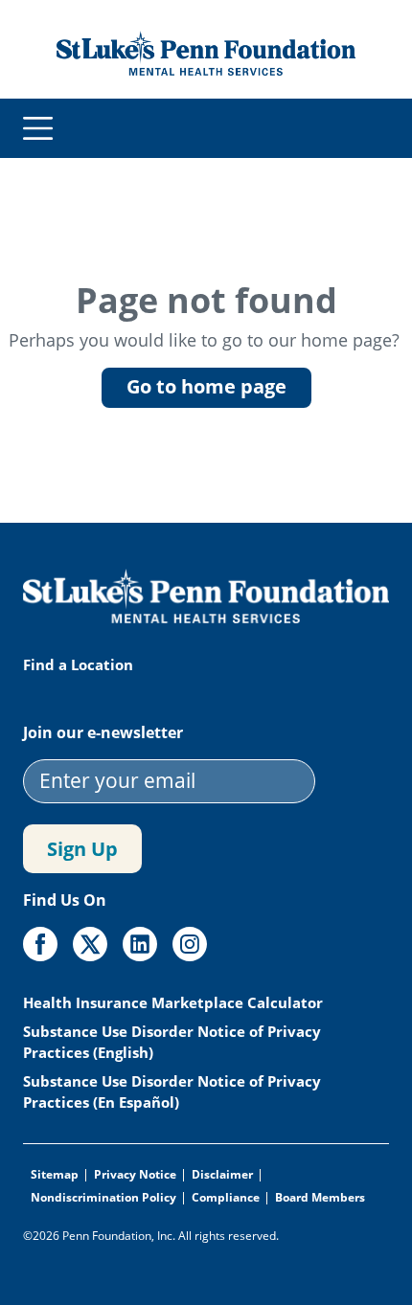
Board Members (320, 1197)
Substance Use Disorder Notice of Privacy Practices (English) (172, 1042)
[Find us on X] (90, 944)
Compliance (226, 1197)
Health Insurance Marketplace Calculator (175, 1002)
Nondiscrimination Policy (103, 1197)
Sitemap (55, 1174)
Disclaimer (222, 1174)
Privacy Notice (135, 1174)
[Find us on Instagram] (189, 944)
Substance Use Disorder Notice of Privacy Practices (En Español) (172, 1091)
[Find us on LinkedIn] (140, 944)
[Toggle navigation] (38, 128)
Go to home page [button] (206, 386)
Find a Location (78, 664)
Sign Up (82, 849)
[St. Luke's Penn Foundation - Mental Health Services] (206, 51)
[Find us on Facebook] (40, 944)
